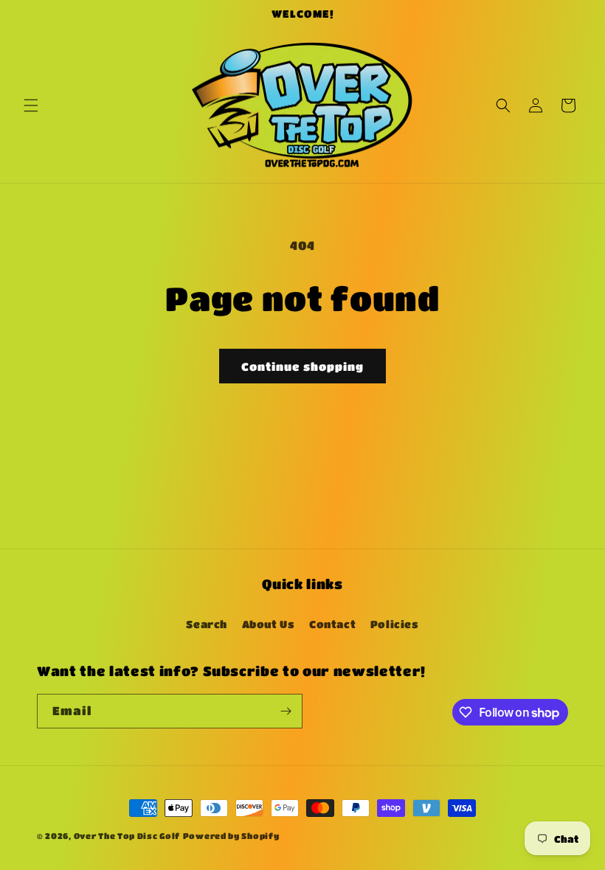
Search (206, 624)
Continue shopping (302, 366)
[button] (31, 105)
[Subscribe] (285, 711)
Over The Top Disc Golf (127, 836)
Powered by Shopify (231, 836)
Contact (332, 624)
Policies (394, 624)
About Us (268, 624)
